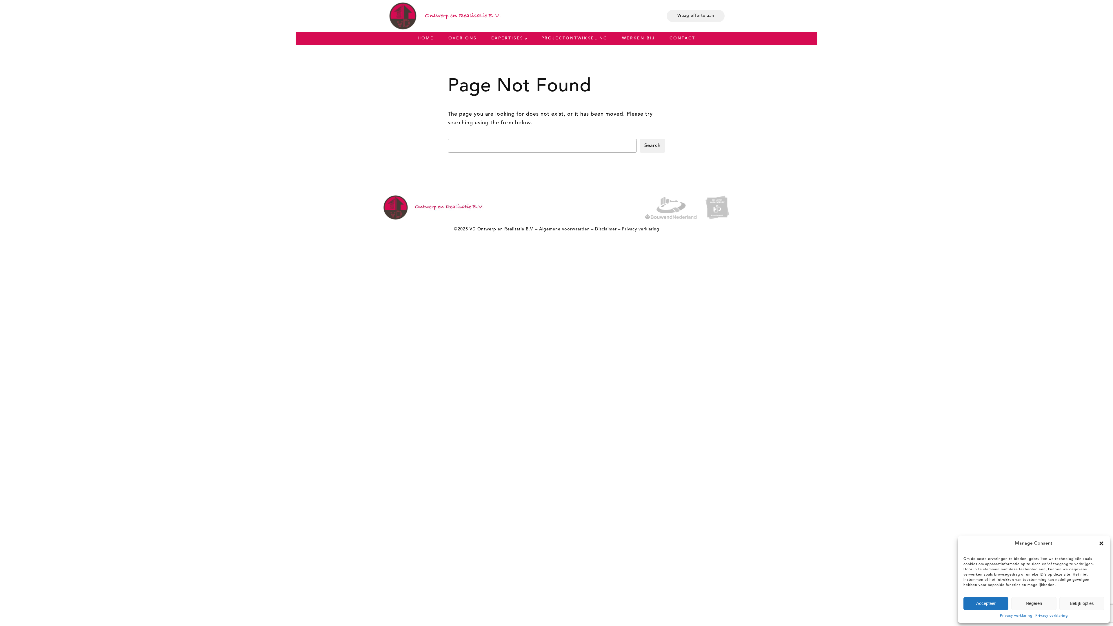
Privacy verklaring (1016, 616)
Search (652, 145)
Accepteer (986, 603)
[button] (1101, 543)
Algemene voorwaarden (564, 229)
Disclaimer (606, 229)
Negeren (1034, 603)
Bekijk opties (1082, 603)
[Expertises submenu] (526, 38)
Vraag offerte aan (695, 16)
